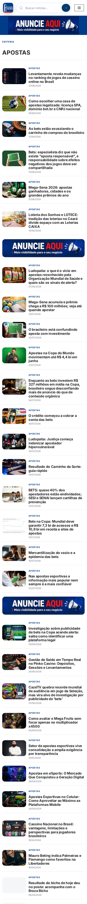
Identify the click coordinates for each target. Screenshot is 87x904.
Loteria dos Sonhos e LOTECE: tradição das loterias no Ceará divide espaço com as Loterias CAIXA (53, 221)
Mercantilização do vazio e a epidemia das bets (52, 555)
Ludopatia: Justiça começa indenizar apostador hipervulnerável (51, 443)
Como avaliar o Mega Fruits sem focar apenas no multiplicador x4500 (55, 722)
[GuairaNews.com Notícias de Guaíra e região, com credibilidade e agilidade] (8, 8)
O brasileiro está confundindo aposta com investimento (53, 331)
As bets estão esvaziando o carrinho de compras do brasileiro (56, 130)
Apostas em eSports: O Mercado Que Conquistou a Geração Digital (56, 775)
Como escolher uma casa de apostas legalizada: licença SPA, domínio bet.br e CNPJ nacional (55, 105)
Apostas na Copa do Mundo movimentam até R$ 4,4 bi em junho (53, 357)
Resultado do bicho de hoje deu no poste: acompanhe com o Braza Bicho (54, 887)
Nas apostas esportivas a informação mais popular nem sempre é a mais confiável (53, 580)
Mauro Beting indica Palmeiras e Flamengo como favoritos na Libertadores (55, 859)
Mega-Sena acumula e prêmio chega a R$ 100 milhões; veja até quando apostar (55, 306)
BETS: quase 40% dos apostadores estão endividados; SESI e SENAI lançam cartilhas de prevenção (55, 496)
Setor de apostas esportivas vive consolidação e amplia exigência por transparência (55, 750)
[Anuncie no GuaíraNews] (43, 25)
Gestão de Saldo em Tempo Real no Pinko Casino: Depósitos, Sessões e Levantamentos (55, 664)
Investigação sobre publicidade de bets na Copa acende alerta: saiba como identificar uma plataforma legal (54, 634)
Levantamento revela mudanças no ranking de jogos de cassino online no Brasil (55, 78)
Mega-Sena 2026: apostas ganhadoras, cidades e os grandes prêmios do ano (50, 191)
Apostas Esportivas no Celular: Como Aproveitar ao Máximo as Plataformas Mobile (54, 801)
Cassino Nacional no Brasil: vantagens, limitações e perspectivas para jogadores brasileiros (52, 830)
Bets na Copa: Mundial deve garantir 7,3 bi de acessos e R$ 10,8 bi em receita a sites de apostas (53, 527)
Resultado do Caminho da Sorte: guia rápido (55, 468)
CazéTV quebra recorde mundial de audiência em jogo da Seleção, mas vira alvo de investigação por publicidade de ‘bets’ (56, 693)
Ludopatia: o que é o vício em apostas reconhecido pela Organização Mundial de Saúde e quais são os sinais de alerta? (56, 277)
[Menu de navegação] (79, 7)
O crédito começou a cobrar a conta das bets (53, 417)
